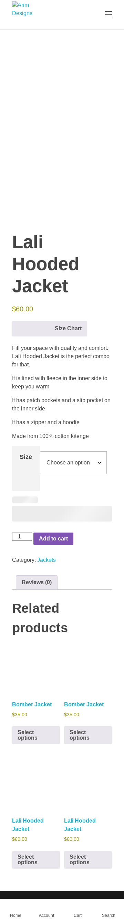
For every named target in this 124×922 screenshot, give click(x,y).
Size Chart (68, 328)
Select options (28, 735)
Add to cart (53, 539)
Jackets (46, 560)
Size (26, 456)
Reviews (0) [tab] (37, 582)
